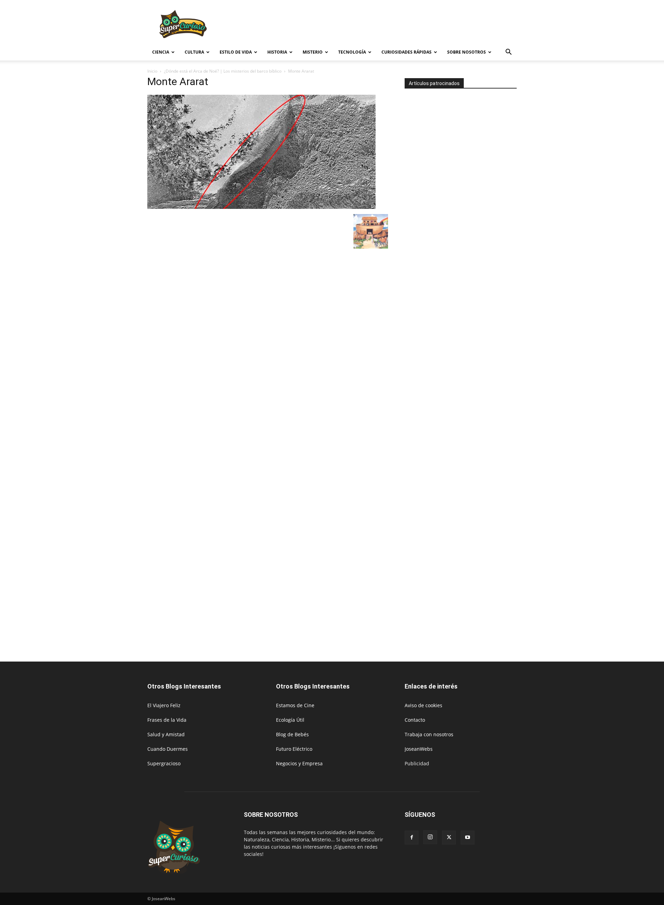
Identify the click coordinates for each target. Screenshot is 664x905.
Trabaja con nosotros (429, 734)
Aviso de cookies (423, 705)
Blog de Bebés (292, 734)
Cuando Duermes (167, 749)
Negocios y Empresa (299, 763)
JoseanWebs (419, 749)
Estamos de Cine (295, 705)
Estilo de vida (236, 52)
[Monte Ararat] (261, 207)
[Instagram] (430, 837)
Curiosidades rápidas (406, 52)
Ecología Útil (290, 720)
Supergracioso (164, 763)
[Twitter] (449, 837)
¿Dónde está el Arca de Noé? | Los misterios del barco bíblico (223, 71)
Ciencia (160, 52)
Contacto (415, 720)
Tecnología (352, 52)
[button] (508, 52)
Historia (277, 52)
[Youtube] (467, 837)
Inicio (152, 71)
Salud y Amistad (166, 734)
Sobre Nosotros (466, 52)
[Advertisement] (391, 25)
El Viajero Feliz (164, 705)
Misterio (313, 52)
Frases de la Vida (166, 720)
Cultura (194, 52)
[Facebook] (411, 837)
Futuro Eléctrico (294, 749)
